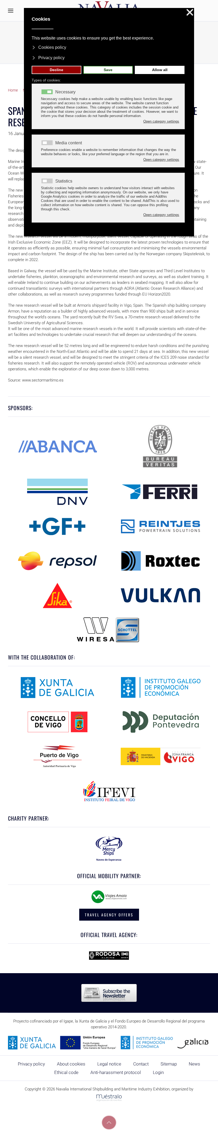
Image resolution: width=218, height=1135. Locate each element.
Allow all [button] (159, 70)
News (194, 1064)
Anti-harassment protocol (115, 1072)
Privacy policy (31, 1064)
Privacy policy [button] (51, 57)
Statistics (63, 181)
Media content (68, 143)
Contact (141, 1064)
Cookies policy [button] (52, 47)
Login (158, 1072)
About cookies (71, 1064)
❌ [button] (190, 12)
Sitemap (169, 1064)
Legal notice (109, 1064)
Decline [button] (56, 70)
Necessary (65, 92)
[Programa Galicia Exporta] (109, 1042)
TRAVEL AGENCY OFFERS (109, 914)
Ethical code (66, 1072)
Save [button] (108, 70)
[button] (10, 10)
